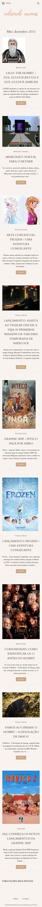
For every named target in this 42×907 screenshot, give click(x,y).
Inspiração (21, 829)
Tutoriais (25, 152)
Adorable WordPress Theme (13, 905)
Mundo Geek (21, 68)
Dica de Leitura (21, 434)
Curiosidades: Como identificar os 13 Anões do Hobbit (21, 653)
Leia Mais (21, 103)
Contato (25, 899)
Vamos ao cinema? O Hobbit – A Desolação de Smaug (21, 732)
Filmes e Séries (21, 315)
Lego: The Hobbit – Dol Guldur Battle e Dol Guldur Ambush (21, 77)
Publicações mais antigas (17, 881)
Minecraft (17, 152)
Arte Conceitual (21, 230)
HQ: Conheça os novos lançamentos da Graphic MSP (21, 838)
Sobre (15, 899)
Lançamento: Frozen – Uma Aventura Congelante (21, 545)
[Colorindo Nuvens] (21, 12)
